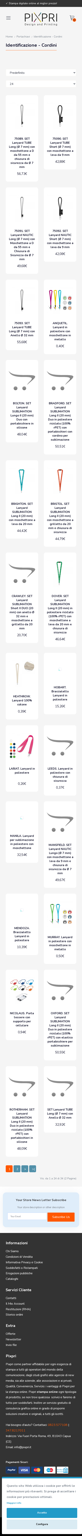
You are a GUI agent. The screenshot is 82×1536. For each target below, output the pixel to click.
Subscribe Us (61, 1217)
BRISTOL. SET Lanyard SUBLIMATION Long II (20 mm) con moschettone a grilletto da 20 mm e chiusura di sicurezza (60, 518)
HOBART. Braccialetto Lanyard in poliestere (60, 693)
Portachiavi (23, 36)
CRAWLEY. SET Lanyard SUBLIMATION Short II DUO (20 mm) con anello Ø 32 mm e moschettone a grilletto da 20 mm (22, 612)
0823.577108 (58, 1425)
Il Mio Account (15, 1304)
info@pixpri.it (22, 1447)
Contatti (11, 1298)
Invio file (11, 1345)
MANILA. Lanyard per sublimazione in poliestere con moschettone (22, 842)
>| (33, 1169)
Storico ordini (14, 1315)
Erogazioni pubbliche (19, 1273)
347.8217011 (15, 1430)
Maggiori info (14, 1502)
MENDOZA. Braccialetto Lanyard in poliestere (22, 934)
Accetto (42, 1512)
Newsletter (13, 1339)
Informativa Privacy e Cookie (24, 1262)
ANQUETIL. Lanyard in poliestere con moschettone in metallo (60, 331)
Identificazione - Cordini (48, 36)
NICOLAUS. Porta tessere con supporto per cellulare (22, 1019)
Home (9, 36)
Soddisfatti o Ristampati (22, 1268)
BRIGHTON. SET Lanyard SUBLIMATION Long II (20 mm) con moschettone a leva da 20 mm (22, 514)
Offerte (10, 1334)
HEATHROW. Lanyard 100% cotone (22, 700)
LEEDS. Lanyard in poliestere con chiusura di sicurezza (60, 775)
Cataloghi (12, 1279)
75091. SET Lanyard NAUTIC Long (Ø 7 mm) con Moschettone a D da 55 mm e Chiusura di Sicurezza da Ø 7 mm (22, 245)
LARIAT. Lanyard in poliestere (22, 771)
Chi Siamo (12, 1251)
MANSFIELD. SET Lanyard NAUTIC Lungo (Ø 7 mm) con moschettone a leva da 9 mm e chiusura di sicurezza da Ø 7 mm (60, 859)
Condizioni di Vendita (19, 1257)
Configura (42, 1524)
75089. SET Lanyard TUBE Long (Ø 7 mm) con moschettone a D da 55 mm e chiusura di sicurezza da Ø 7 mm (22, 153)
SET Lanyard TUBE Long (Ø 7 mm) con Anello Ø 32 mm (60, 1114)
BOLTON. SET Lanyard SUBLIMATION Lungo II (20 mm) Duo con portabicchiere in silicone (22, 415)
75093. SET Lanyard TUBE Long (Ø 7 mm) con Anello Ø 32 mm (22, 329)
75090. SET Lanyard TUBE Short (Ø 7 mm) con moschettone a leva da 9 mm (60, 147)
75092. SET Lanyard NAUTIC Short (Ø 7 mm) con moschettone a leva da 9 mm (60, 239)
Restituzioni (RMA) (18, 1309)
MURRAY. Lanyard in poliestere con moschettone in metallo (60, 943)
